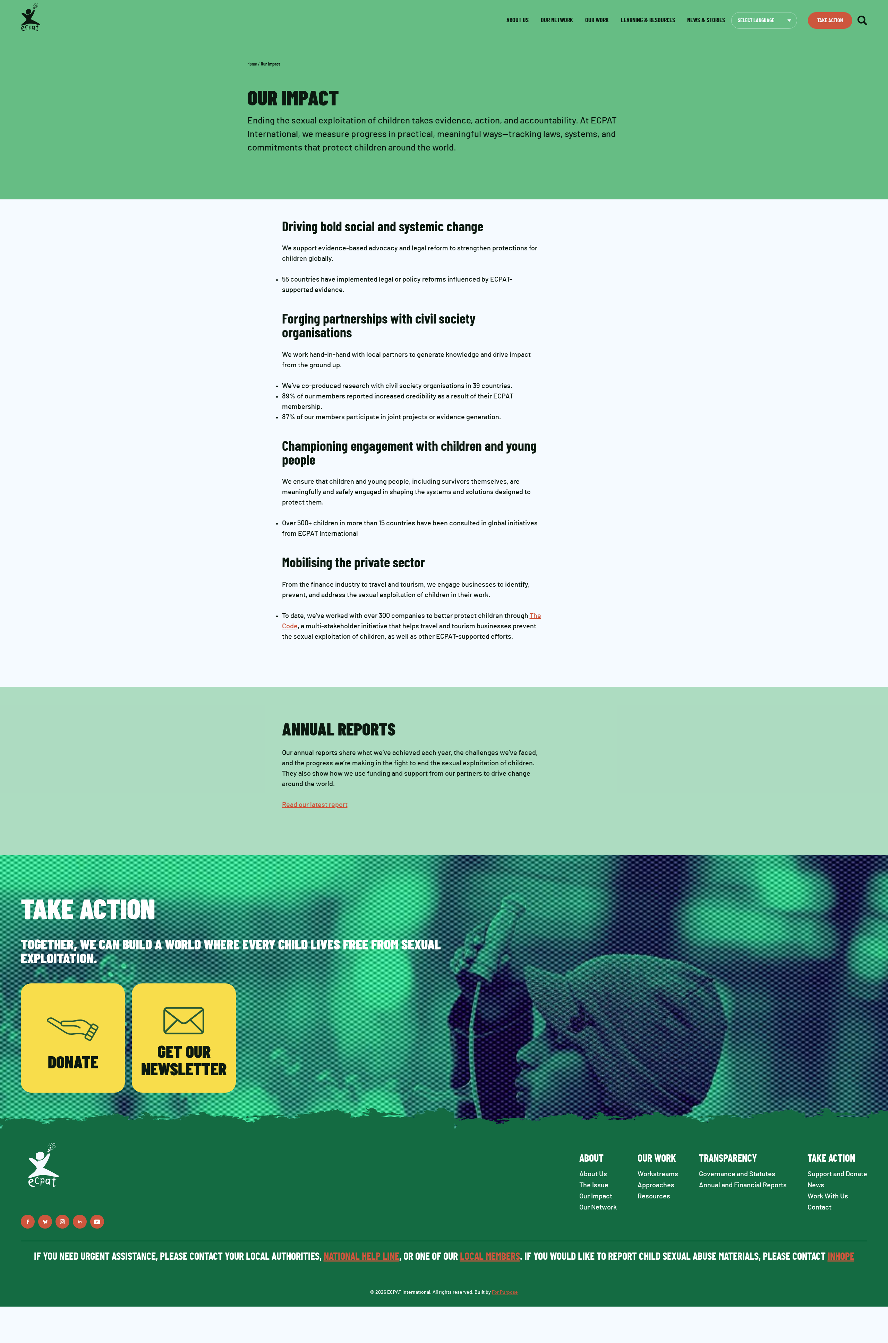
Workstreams (658, 1174)
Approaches (656, 1185)
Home (252, 64)
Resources (654, 1196)
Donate (73, 1063)
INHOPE (841, 1256)
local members (490, 1256)
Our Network (557, 20)
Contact (819, 1207)
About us (517, 20)
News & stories (706, 20)
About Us (593, 1174)
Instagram (62, 1222)
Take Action (830, 20)
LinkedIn (80, 1222)
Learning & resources (648, 20)
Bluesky (45, 1222)
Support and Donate (837, 1174)
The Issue (593, 1185)
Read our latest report (315, 804)
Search (862, 20)
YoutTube (97, 1222)
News (816, 1185)
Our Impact (595, 1196)
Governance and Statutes (737, 1174)
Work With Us (828, 1196)
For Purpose (505, 1292)
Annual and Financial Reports (743, 1185)
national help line (361, 1256)
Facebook (28, 1222)
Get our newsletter (184, 1061)
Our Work (597, 20)
